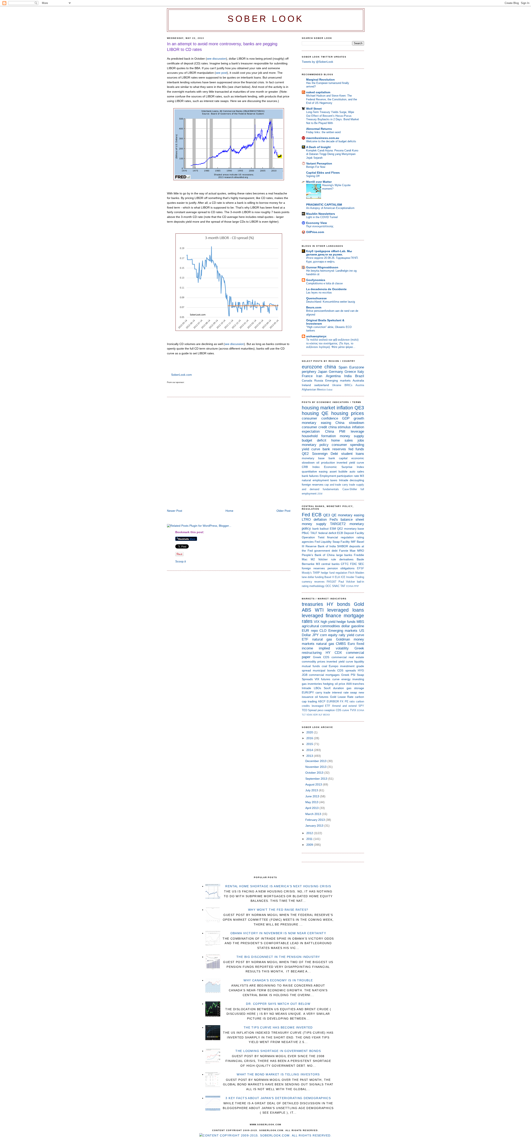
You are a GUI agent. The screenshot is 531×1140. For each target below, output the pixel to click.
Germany (336, 372)
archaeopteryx (316, 336)
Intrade (343, 480)
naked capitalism (318, 92)
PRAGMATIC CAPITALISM (324, 204)
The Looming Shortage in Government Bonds (278, 1051)
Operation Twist (313, 537)
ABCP (321, 701)
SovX (327, 688)
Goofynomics (315, 280)
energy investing (352, 679)
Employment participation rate (339, 475)
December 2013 (316, 761)
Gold (359, 604)
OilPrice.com (315, 232)
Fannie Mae (347, 550)
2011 (309, 839)
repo (314, 631)
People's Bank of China (318, 555)
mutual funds (311, 666)
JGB (304, 674)
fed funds (356, 449)
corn (323, 635)
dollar (345, 626)
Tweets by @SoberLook (317, 61)
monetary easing (316, 423)
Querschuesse (316, 298)
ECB (317, 514)
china (330, 366)
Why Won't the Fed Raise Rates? (278, 909)
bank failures (310, 475)
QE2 (305, 454)
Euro (351, 644)
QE (325, 413)
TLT (304, 714)
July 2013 (312, 790)
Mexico (321, 389)
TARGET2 (338, 524)
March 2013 (313, 814)
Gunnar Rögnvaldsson (322, 267)
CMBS (341, 644)
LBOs (317, 688)
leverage (357, 431)
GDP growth (353, 418)
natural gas (322, 639)
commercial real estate (347, 657)
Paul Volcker (347, 581)
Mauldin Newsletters (320, 213)
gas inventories (312, 683)
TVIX (353, 710)
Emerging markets (338, 380)
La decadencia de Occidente (326, 289)
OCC (328, 586)
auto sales (357, 471)
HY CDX (334, 653)
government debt (325, 550)
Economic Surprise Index (344, 467)
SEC (361, 564)
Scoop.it (180, 561)
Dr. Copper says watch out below (278, 1003)
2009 (310, 844)
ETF (305, 639)
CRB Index (311, 467)
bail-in (360, 581)
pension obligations (341, 568)
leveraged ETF (321, 705)
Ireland (306, 385)
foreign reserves (312, 484)
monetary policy (315, 445)
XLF (320, 714)
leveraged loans (345, 610)
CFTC (345, 564)
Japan (322, 372)
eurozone (312, 366)
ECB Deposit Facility (350, 533)
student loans (352, 454)
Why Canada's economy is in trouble (278, 980)
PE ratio (350, 701)
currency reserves (313, 581)
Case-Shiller (349, 489)
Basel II (329, 577)
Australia (358, 380)
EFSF (360, 568)
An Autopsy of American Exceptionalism (330, 208)
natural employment (315, 480)
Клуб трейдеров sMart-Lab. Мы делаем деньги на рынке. (329, 252)
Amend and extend (344, 705)
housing (310, 413)
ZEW (319, 493)
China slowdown (349, 423)
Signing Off (313, 176)
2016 (310, 738)
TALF (313, 533)
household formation (319, 436)
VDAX (309, 714)
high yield (328, 622)
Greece (350, 372)
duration (338, 688)
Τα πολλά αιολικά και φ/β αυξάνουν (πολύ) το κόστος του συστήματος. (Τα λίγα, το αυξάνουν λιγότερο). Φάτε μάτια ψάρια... (332, 343)
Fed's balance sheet (347, 520)
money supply (352, 436)
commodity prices (313, 661)
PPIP (356, 586)
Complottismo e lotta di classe (324, 283)
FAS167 (331, 581)
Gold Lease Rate (341, 696)
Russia (318, 380)
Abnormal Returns (319, 128)
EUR (305, 631)
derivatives (346, 559)
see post (221, 72)
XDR (315, 714)
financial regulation (340, 537)
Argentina (333, 376)
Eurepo (333, 666)
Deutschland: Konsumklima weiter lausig (330, 301)
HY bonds (338, 604)
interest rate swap (344, 692)
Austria (360, 385)
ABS (306, 610)
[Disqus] (228, 454)
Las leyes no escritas (319, 292)
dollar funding (316, 577)
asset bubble (338, 471)
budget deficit (314, 440)
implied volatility (333, 648)
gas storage (355, 688)
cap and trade (332, 484)
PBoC (305, 533)
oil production (325, 462)
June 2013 (312, 796)
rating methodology (313, 586)
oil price (340, 683)
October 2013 (314, 772)
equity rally (336, 635)
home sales (342, 440)
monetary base (313, 458)
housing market (318, 407)
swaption (329, 710)
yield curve (311, 449)
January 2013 (314, 825)
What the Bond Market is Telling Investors (278, 1074)
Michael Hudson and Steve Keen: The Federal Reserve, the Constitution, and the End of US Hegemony (331, 99)
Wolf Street (314, 108)
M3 (362, 475)
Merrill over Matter (319, 181)
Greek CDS (321, 657)
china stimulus (339, 427)
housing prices (347, 413)
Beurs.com (313, 307)
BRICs (348, 385)
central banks (330, 564)
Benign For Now (315, 166)
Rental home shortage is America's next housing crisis (278, 886)
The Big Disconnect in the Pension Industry (278, 956)
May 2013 (312, 802)
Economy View (316, 223)
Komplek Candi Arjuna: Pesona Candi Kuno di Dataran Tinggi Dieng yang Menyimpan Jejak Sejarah (332, 154)
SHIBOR (342, 546)
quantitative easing (315, 471)
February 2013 (315, 819)
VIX (316, 622)
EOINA (349, 586)
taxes (333, 480)
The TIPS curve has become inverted (278, 1027)
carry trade (348, 484)
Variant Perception (319, 163)
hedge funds (345, 622)
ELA (337, 577)
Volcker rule (327, 559)
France (307, 376)
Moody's (307, 572)
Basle (360, 559)
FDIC (353, 564)
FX (341, 701)
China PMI (335, 431)
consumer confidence (320, 418)
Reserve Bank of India (321, 546)
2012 (310, 833)
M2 (313, 559)
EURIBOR (333, 701)
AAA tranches (355, 683)
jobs (361, 440)
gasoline (357, 626)
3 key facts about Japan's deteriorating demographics (278, 1098)
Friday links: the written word (323, 132)
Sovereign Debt (325, 454)
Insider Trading (355, 577)
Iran (319, 376)
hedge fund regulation (334, 572)
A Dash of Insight (318, 147)
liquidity (359, 661)
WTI (319, 610)
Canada (307, 380)
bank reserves (334, 449)
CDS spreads (346, 670)
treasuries (312, 604)
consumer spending (348, 445)
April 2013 (312, 808)
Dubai (329, 389)
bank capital (338, 458)
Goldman (343, 639)
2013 (310, 755)
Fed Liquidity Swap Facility (332, 541)
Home (229, 510)
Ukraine (336, 385)
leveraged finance (321, 615)
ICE (343, 577)
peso (320, 710)
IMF (353, 541)
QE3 (359, 407)
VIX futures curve (327, 679)
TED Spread (309, 710)
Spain (343, 367)
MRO (360, 550)
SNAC (336, 586)
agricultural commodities (321, 626)
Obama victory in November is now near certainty (278, 933)
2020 (310, 732)
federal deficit (327, 533)
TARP (316, 572)
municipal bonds (324, 670)
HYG (361, 670)
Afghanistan (309, 389)
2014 (310, 750)
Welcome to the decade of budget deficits (331, 141)
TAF (342, 586)
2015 (310, 744)
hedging (328, 683)
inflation (345, 407)
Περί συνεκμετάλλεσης (319, 226)
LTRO (306, 520)
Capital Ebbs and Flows (323, 172)
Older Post (283, 510)
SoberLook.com (181, 374)
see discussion (216, 58)
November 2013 (316, 766)
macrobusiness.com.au (322, 138)
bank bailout (320, 528)
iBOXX (326, 714)
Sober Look (266, 19)
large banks (344, 555)
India (348, 376)
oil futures (321, 696)
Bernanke (308, 564)
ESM (333, 528)
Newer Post (174, 510)
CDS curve (342, 710)
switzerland (321, 385)
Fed (306, 514)
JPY (315, 635)
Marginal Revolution (320, 79)
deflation (320, 520)
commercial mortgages (324, 674)
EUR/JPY (308, 692)
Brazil (359, 376)
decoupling (357, 480)
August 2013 (314, 784)
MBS (360, 622)
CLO (322, 631)
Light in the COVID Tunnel (322, 217)
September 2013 (316, 778)
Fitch (351, 572)
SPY (361, 705)
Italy (360, 372)
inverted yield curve (350, 462)
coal (324, 666)
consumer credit (314, 427)
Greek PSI (348, 674)
